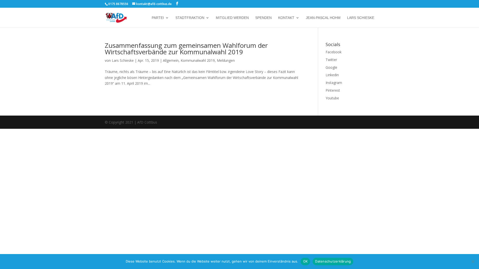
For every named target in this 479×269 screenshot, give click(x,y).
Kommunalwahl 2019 (198, 60)
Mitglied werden (232, 18)
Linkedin (332, 74)
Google (331, 67)
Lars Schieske (360, 18)
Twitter (331, 59)
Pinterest (333, 90)
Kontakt (286, 18)
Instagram (334, 82)
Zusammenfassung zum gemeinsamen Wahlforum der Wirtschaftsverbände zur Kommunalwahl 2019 (186, 48)
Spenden (263, 18)
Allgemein (171, 60)
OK (305, 261)
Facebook (334, 52)
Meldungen (226, 60)
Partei (158, 18)
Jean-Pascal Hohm (323, 18)
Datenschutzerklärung (333, 261)
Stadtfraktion (189, 18)
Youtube (332, 98)
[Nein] (472, 261)
